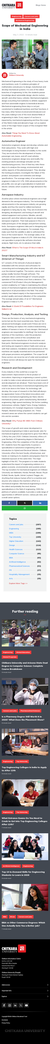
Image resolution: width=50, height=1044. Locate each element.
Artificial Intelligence (17, 562)
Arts (11, 578)
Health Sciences (16, 549)
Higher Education (16, 541)
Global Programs (9, 657)
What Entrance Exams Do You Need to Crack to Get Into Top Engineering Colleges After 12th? (24, 821)
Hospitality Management (19, 574)
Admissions (6, 985)
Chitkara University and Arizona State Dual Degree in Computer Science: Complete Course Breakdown (25, 665)
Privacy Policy (6, 1023)
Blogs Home (41, 5)
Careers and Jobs (31, 16)
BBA (11, 558)
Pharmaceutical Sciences (19, 566)
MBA (11, 533)
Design (12, 545)
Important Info (7, 991)
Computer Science (16, 553)
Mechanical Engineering (25, 20)
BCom (12, 917)
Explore (4, 996)
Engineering (16, 16)
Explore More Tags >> (18, 583)
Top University (15, 537)
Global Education (23, 652)
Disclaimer (5, 1020)
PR (10, 570)
